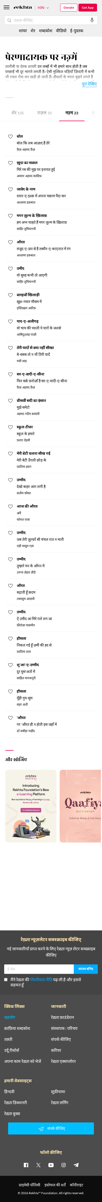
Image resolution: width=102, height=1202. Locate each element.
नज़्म (71, 113)
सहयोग (9, 1017)
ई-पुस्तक (76, 30)
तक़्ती (8, 1039)
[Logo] (23, 8)
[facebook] (26, 1165)
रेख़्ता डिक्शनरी (15, 1102)
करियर (56, 1050)
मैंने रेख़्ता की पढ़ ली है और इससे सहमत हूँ (45, 982)
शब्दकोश (45, 30)
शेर (18, 113)
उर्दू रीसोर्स (11, 1050)
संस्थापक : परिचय (64, 1028)
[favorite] (10, 137)
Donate (69, 7)
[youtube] (51, 1165)
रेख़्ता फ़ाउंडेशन (62, 1017)
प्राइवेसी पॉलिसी (29, 1185)
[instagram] (63, 1165)
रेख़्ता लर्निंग (59, 1102)
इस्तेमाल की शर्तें (55, 1185)
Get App (88, 7)
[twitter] (38, 1165)
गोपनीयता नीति (41, 979)
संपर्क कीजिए (61, 1039)
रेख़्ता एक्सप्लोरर (63, 1061)
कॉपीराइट (76, 1185)
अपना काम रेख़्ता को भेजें (22, 1061)
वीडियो (61, 30)
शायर (23, 30)
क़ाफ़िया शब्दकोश (17, 1028)
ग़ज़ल (44, 113)
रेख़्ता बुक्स (12, 1113)
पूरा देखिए (89, 83)
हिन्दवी (9, 1091)
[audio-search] (92, 20)
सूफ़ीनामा (58, 1091)
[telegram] (76, 1165)
